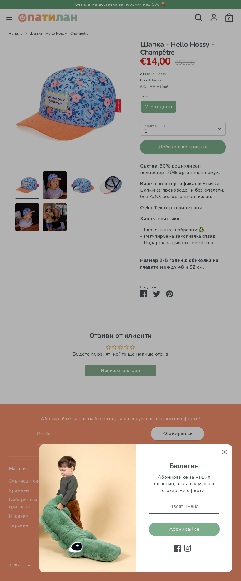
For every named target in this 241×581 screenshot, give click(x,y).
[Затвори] (224, 452)
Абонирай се (184, 529)
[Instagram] (187, 548)
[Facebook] (177, 548)
